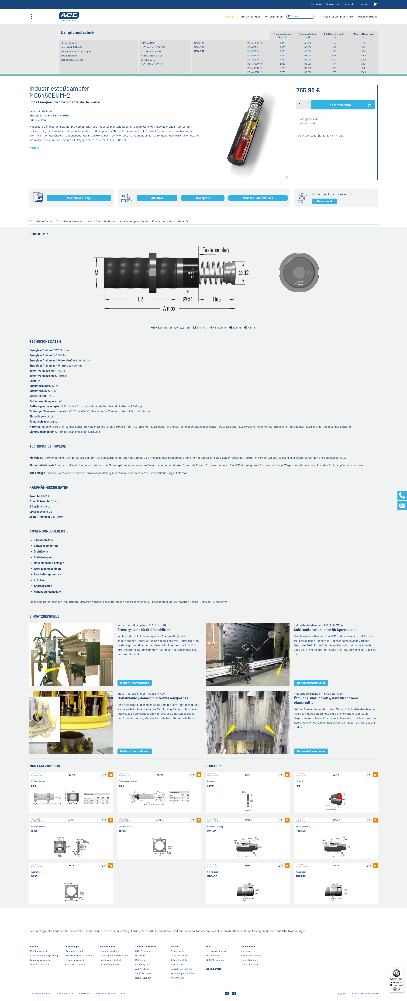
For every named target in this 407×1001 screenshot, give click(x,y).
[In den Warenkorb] (110, 774)
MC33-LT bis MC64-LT (151, 55)
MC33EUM (199, 43)
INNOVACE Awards (215, 960)
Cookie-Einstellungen (39, 993)
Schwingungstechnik (39, 960)
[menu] (253, 16)
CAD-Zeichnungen (144, 951)
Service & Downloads (145, 946)
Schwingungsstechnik (110, 960)
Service (316, 4)
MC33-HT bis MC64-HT (152, 51)
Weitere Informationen (134, 683)
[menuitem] (230, 16)
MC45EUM (199, 47)
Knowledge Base (143, 964)
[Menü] (402, 969)
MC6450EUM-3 (254, 55)
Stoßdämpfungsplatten (72, 59)
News (208, 946)
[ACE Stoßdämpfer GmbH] (69, 16)
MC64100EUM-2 (254, 72)
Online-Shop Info (178, 960)
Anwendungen (72, 946)
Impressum (84, 993)
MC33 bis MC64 (148, 43)
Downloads (333, 4)
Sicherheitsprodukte (39, 964)
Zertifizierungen (143, 973)
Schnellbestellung (178, 955)
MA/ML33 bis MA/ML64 (152, 64)
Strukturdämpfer (69, 55)
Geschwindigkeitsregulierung (43, 955)
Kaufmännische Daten (102, 221)
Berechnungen (107, 946)
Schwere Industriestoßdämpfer (76, 51)
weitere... (35, 147)
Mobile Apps (141, 960)
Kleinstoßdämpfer (69, 43)
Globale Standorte (249, 964)
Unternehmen (248, 946)
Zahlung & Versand (64, 993)
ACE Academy (142, 968)
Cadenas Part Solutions (258, 198)
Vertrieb (174, 946)
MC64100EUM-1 (254, 68)
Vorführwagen (177, 977)
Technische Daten (40, 221)
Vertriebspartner (178, 951)
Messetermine (212, 955)
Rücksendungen (143, 977)
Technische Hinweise (69, 221)
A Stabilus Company (251, 955)
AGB (123, 993)
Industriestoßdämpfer (72, 47)
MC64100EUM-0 (254, 63)
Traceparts (203, 198)
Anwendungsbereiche (134, 221)
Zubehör (183, 221)
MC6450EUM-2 (254, 51)
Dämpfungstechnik (38, 951)
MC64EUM (199, 51)
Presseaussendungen (216, 951)
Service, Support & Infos (182, 973)
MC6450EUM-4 (254, 59)
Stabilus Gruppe (367, 16)
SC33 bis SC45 (148, 59)
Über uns (245, 951)
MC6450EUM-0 (254, 43)
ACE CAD (157, 198)
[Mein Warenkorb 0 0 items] (375, 4)
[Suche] (312, 16)
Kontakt (350, 4)
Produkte (33, 946)
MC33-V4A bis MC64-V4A (153, 47)
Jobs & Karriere (213, 968)
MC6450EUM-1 (254, 47)
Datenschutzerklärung (105, 993)
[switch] (396, 989)
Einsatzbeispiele (162, 221)
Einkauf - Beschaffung (181, 968)
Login (363, 4)
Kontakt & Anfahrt (250, 960)
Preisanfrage (176, 964)
